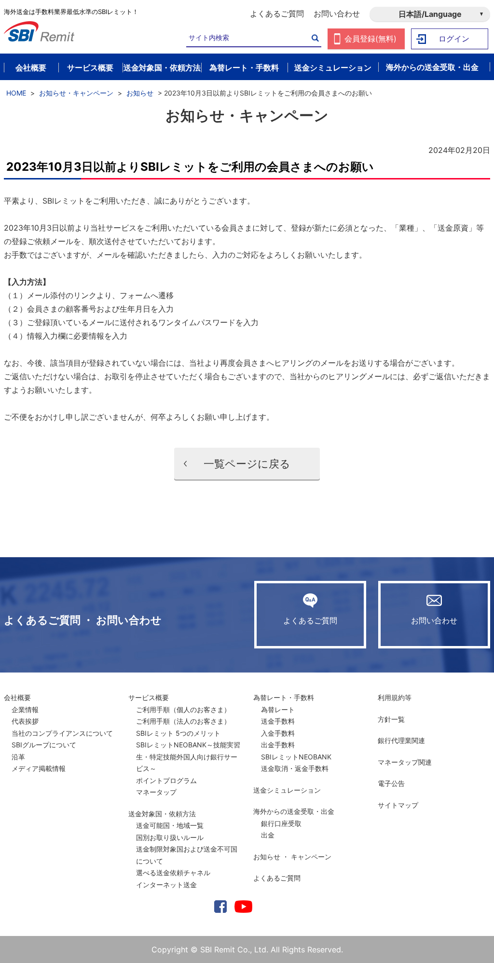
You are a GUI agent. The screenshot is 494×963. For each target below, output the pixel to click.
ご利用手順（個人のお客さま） (183, 709)
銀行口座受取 (281, 823)
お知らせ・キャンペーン (76, 93)
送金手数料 (278, 721)
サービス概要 (148, 697)
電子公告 (391, 783)
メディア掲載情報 (39, 768)
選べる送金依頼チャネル (173, 872)
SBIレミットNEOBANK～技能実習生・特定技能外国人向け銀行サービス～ (188, 756)
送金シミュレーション (287, 790)
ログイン (454, 38)
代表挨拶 (25, 721)
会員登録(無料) (370, 38)
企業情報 (25, 709)
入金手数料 (278, 733)
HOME (16, 93)
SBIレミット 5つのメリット (178, 733)
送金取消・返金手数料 (295, 768)
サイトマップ (398, 805)
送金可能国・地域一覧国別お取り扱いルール (170, 831)
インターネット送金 (166, 884)
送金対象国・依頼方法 (162, 814)
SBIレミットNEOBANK (296, 757)
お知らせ (139, 93)
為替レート (278, 709)
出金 (267, 835)
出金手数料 (278, 745)
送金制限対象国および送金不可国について (186, 855)
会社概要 (17, 697)
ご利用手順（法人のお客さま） (183, 721)
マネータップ (156, 792)
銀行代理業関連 (401, 740)
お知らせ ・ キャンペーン (292, 857)
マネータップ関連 (405, 762)
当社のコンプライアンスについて (62, 733)
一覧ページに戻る (247, 463)
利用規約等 (395, 697)
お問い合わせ (337, 13)
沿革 (18, 757)
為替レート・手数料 (283, 697)
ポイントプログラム (166, 780)
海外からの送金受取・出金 (293, 811)
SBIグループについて (44, 745)
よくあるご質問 (277, 13)
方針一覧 (391, 719)
